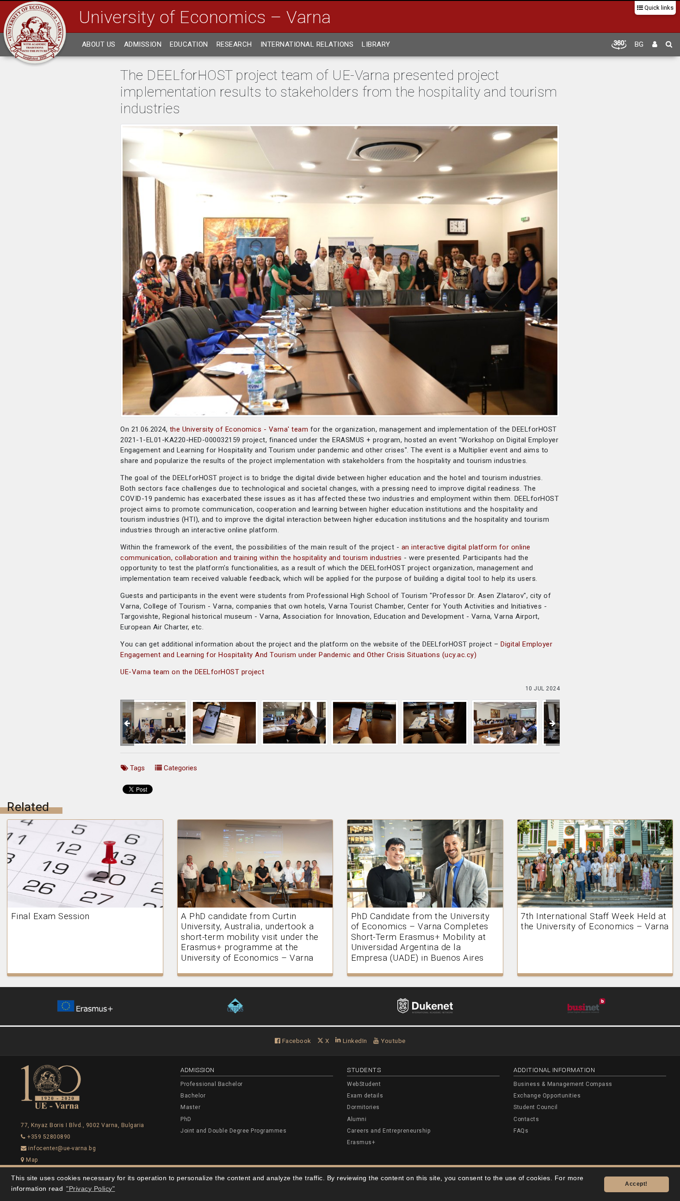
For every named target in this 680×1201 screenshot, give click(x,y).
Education (189, 44)
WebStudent (364, 1084)
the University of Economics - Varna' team (239, 429)
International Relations (307, 44)
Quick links (658, 7)
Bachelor (192, 1095)
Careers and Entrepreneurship (389, 1131)
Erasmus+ (361, 1142)
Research (234, 44)
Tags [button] (136, 768)
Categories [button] (179, 768)
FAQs (520, 1131)
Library (376, 44)
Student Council (535, 1107)
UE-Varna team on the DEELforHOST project (192, 672)
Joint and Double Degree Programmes (233, 1131)
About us (99, 44)
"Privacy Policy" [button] (90, 1188)
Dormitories (363, 1107)
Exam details (365, 1095)
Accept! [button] (636, 1184)
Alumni (356, 1119)
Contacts (526, 1119)
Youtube (392, 1040)
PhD (186, 1119)
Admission (143, 44)
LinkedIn (354, 1040)
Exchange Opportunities (547, 1095)
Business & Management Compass (562, 1084)
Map (31, 1160)
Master (190, 1107)
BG (639, 44)
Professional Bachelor (211, 1084)
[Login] (655, 44)
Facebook (295, 1040)
